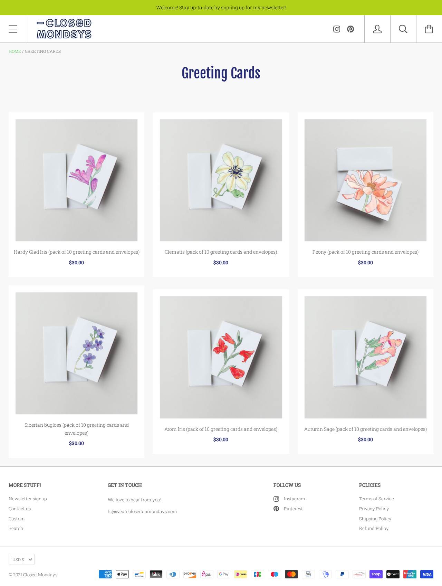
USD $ (18, 559)
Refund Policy (374, 528)
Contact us (20, 508)
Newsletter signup (28, 498)
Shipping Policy (375, 519)
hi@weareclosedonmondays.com (142, 511)
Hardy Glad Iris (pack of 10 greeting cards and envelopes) (77, 251)
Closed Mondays (40, 574)
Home (15, 51)
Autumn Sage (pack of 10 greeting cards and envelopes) (365, 429)
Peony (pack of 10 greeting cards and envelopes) (366, 251)
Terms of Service (376, 498)
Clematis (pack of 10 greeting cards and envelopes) (221, 251)
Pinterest (293, 508)
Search (16, 528)
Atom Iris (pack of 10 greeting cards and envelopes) (220, 429)
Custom (17, 519)
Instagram (294, 498)
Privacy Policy (374, 508)
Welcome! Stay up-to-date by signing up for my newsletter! (221, 7)
